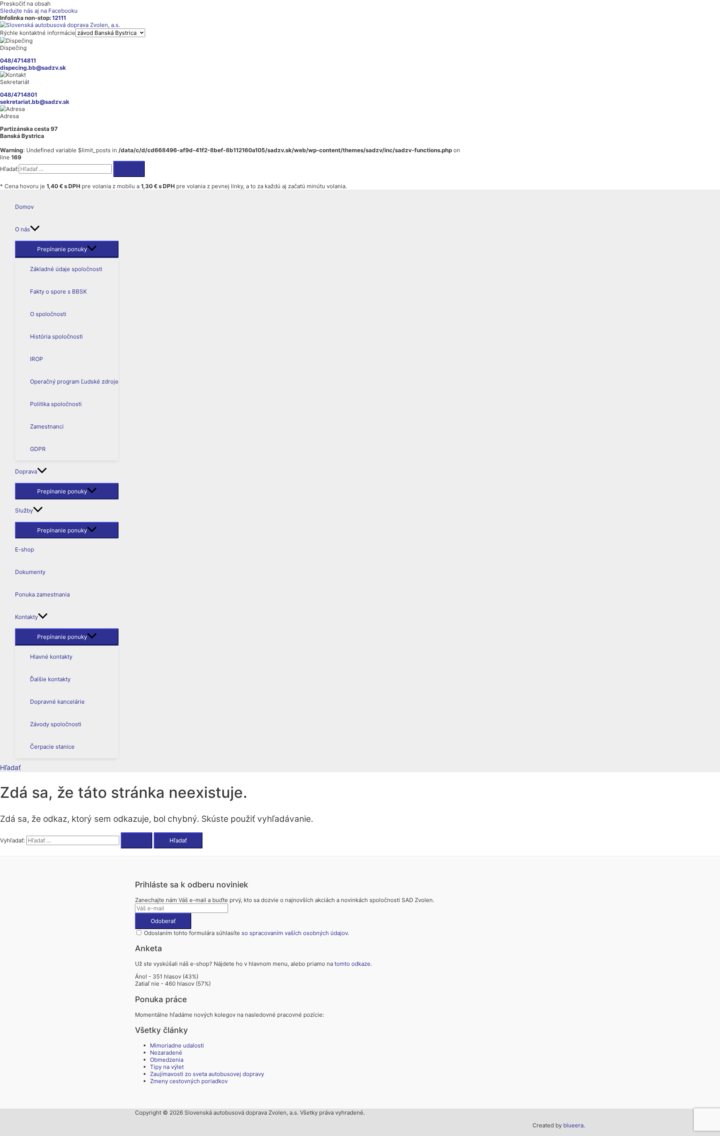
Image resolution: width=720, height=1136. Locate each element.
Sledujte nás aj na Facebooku (39, 10)
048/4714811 (18, 60)
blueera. (574, 1125)
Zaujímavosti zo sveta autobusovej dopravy (207, 1074)
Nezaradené (166, 1052)
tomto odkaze (352, 963)
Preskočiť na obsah (25, 3)
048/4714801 (18, 94)
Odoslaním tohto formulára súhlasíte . (245, 933)
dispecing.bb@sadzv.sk (33, 67)
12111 (59, 17)
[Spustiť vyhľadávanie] (136, 840)
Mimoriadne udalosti (177, 1045)
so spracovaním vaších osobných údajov (295, 933)
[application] (35, 229)
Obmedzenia (166, 1059)
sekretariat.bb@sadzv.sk (34, 101)
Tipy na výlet (167, 1066)
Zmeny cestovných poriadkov (189, 1081)
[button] (10, 768)
